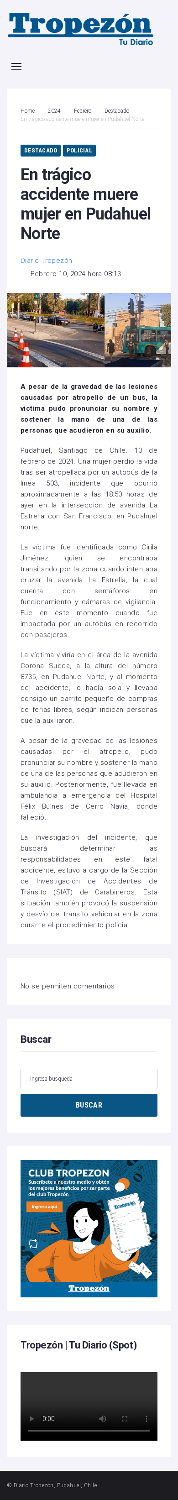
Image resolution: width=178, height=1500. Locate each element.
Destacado (117, 111)
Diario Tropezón (47, 260)
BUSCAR (89, 1105)
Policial (79, 150)
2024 (54, 111)
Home (28, 111)
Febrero (82, 111)
